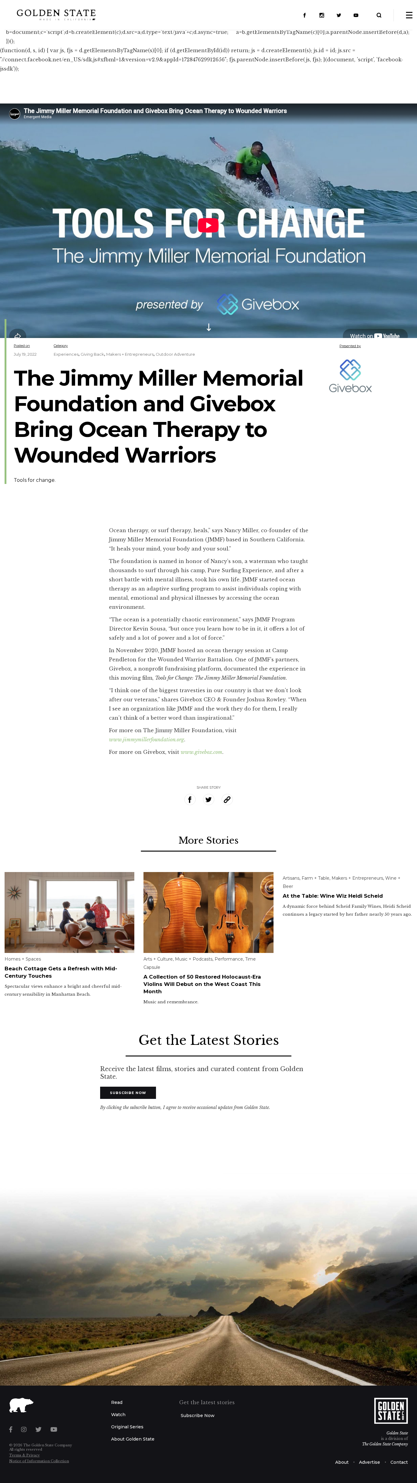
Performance (229, 959)
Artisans (291, 878)
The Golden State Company (385, 1444)
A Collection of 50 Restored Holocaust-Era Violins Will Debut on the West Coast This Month (202, 984)
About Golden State (132, 1439)
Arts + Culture (158, 959)
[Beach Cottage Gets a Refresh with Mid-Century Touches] (69, 912)
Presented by (350, 346)
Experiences (66, 354)
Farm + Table (315, 878)
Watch (118, 1414)
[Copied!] (227, 799)
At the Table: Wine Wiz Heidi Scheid (333, 896)
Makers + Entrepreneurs (130, 354)
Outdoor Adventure (175, 354)
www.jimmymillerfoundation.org (146, 739)
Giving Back (92, 354)
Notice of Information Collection (39, 1461)
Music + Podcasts (193, 959)
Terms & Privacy (24, 1455)
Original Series (127, 1427)
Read (116, 1402)
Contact (399, 1462)
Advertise (369, 1462)
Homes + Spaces (23, 959)
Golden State (397, 1433)
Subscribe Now (128, 1093)
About (342, 1462)
